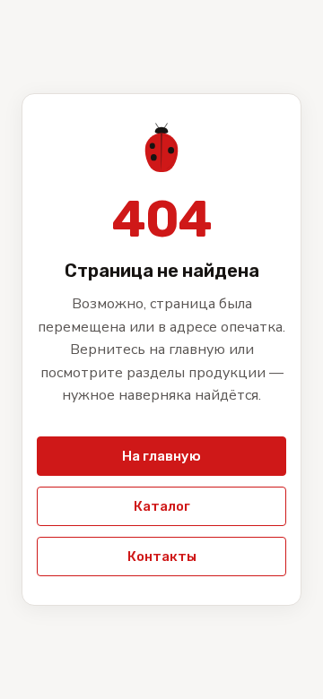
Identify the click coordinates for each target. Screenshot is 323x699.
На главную (161, 456)
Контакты (161, 556)
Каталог (162, 506)
